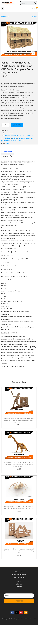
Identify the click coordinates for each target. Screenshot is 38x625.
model (28, 138)
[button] (2, 8)
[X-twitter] (17, 612)
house (9, 138)
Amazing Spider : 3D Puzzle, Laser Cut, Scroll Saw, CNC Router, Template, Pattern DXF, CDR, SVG (19, 508)
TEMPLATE (21, 141)
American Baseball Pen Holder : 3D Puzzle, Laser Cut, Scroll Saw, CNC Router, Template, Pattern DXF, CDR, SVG (19, 420)
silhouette (10, 141)
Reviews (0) (8, 156)
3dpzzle (7, 135)
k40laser (14, 138)
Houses (10, 133)
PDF (32, 138)
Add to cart (17, 125)
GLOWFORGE (29, 135)
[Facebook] (12, 612)
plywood (4, 141)
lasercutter (21, 138)
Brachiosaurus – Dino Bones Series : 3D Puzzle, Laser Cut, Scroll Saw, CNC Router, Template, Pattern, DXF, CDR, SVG (19, 464)
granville (4, 138)
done (7, 143)
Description (7, 152)
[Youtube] (21, 612)
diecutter (18, 135)
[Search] (35, 3)
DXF (23, 135)
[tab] (19, 152)
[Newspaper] (25, 612)
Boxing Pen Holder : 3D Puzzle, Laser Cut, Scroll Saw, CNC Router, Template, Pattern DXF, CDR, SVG (19, 551)
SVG (15, 141)
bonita (13, 135)
